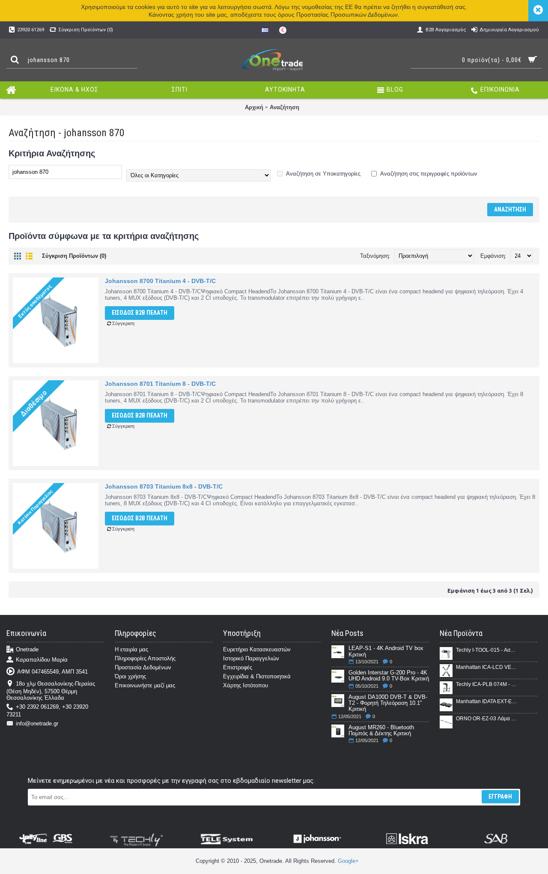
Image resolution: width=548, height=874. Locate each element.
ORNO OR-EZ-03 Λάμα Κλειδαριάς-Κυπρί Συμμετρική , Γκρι (486, 719)
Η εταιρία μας (131, 649)
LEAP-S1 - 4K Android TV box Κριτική (385, 651)
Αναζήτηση (284, 107)
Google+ (348, 861)
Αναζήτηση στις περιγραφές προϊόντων (428, 173)
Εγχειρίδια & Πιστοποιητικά (257, 676)
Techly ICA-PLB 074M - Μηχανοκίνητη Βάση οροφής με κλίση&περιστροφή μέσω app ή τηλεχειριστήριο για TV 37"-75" (486, 684)
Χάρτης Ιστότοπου (245, 685)
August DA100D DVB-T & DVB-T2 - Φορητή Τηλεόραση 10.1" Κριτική (387, 703)
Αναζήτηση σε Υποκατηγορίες (322, 173)
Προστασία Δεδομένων (143, 667)
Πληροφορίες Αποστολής (145, 658)
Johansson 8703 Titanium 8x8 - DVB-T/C (164, 486)
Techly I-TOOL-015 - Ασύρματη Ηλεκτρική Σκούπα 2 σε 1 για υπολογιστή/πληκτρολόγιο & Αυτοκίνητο (486, 650)
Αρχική (254, 107)
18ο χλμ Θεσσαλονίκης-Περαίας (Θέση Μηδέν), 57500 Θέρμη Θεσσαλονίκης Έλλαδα (50, 691)
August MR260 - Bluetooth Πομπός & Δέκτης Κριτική (381, 731)
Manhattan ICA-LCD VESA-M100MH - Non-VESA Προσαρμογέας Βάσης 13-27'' (486, 667)
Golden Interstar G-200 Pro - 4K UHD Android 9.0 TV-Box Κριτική (388, 676)
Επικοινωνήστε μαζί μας (145, 685)
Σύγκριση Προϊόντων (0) (74, 256)
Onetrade (27, 650)
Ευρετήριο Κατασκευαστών (257, 649)
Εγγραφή (500, 796)
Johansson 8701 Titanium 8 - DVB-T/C (160, 383)
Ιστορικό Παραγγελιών (251, 658)
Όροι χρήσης (130, 676)
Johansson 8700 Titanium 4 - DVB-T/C (160, 280)
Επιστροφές (237, 667)
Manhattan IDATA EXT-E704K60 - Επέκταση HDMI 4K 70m (486, 701)
